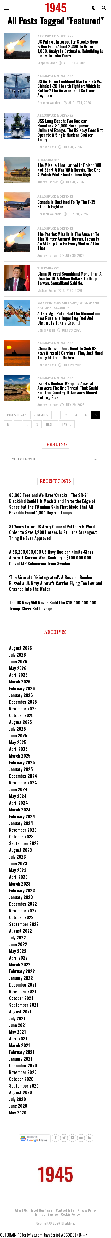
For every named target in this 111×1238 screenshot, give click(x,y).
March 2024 (20, 810)
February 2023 (22, 890)
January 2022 (21, 978)
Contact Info (65, 1210)
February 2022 (22, 971)
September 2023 (24, 843)
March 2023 (19, 884)
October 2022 (21, 917)
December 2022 (23, 904)
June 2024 (18, 789)
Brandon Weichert (49, 102)
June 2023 (18, 863)
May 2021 (17, 1032)
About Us (21, 1210)
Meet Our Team (41, 1210)
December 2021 (22, 985)
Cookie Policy (70, 1214)
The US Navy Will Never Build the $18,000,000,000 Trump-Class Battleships (52, 605)
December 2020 (23, 1065)
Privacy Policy (86, 1210)
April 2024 (18, 803)
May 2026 (17, 668)
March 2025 (19, 756)
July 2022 (17, 937)
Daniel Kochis (46, 330)
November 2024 (23, 783)
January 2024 (21, 823)
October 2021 (21, 998)
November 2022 (23, 911)
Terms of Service (46, 1214)
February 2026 (22, 688)
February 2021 (21, 1052)
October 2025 (21, 715)
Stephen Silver (47, 63)
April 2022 (18, 958)
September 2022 (24, 924)
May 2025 (17, 742)
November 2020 (23, 1072)
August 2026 (20, 648)
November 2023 (23, 830)
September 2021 (23, 1005)
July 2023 (17, 857)
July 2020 (17, 1099)
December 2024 (23, 776)
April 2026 (18, 675)
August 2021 (20, 1012)
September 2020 (24, 1086)
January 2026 (21, 695)
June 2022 (18, 944)
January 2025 (21, 769)
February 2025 (22, 762)
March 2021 (19, 1045)
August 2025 (20, 722)
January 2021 (20, 1059)
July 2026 (17, 655)
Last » (66, 424)
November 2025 (23, 709)
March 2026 (19, 682)
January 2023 (21, 897)
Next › (50, 424)
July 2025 (17, 729)
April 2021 (18, 1038)
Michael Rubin (46, 290)
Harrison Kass (46, 146)
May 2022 (17, 951)
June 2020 (18, 1106)
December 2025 (23, 702)
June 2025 (18, 735)
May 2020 (17, 1113)
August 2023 (20, 850)
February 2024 (22, 816)
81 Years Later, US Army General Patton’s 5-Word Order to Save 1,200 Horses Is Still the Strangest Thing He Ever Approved (53, 532)
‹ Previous (41, 415)
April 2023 (18, 877)
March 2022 (19, 964)
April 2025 (18, 749)
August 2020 (20, 1092)
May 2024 (18, 796)
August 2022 (20, 931)
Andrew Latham (47, 181)
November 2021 (22, 991)
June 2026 (18, 661)
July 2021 (17, 1018)
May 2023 (17, 870)
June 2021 (18, 1025)
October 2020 (21, 1079)
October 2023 (21, 836)
